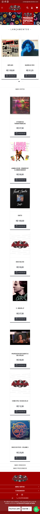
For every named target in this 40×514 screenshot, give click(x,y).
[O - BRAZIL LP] (20, 291)
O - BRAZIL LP (20, 308)
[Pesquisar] (28, 8)
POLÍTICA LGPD (14, 509)
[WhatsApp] (3, 2)
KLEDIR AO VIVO (29, 65)
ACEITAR (25, 509)
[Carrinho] (37, 8)
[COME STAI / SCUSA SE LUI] (20, 384)
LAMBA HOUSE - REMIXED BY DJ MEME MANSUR (20, 169)
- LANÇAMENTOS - (20, 29)
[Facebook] (5, 2)
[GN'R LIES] (10, 48)
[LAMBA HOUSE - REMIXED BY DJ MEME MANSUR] (20, 152)
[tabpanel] (20, 18)
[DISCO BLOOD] (20, 245)
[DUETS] (20, 198)
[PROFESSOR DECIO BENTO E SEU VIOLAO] (20, 337)
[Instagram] (7, 2)
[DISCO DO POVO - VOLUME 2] (20, 430)
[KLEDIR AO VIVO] (30, 48)
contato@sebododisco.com (30, 1)
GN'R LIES (10, 65)
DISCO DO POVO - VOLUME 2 (20, 447)
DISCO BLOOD (20, 262)
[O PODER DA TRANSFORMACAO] (20, 105)
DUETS (20, 215)
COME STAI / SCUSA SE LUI (20, 401)
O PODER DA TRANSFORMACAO (20, 122)
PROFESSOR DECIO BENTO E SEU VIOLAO (20, 354)
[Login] (32, 8)
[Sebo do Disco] (15, 7)
